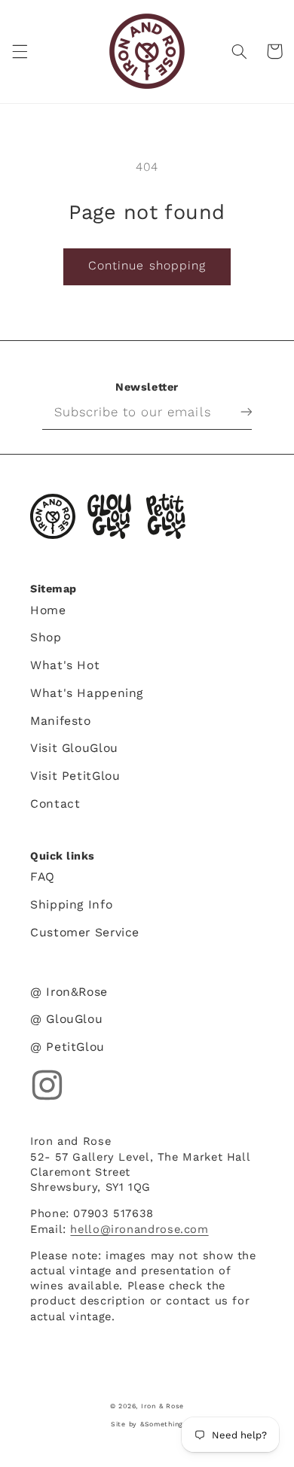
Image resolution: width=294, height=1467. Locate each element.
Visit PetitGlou (75, 776)
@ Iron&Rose (69, 992)
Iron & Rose (52, 516)
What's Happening (86, 693)
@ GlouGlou (66, 1019)
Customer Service (84, 932)
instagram (47, 1085)
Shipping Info (71, 904)
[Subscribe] (234, 411)
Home (48, 610)
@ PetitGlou (67, 1046)
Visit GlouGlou (74, 748)
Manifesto (60, 721)
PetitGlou (165, 516)
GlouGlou (109, 516)
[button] (19, 51)
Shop (46, 637)
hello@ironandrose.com (139, 1229)
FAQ (42, 876)
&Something (161, 1424)
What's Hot (65, 665)
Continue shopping (147, 265)
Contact (55, 803)
